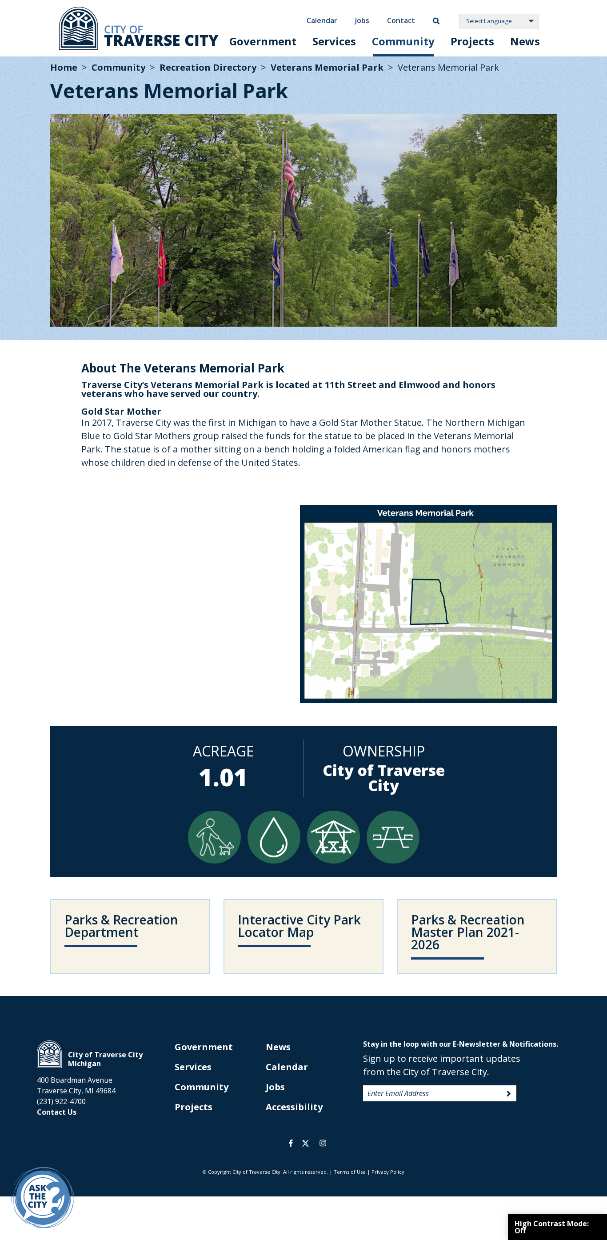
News (525, 41)
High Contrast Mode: (552, 1227)
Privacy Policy (387, 1171)
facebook (291, 1143)
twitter (305, 1143)
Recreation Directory (208, 67)
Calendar (322, 20)
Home (63, 67)
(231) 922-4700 (61, 1101)
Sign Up (508, 1093)
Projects (472, 41)
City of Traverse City (139, 28)
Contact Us (56, 1112)
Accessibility (294, 1107)
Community (403, 41)
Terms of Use (350, 1171)
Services (334, 41)
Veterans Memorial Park (327, 67)
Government (262, 41)
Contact (401, 20)
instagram (322, 1143)
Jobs (362, 20)
